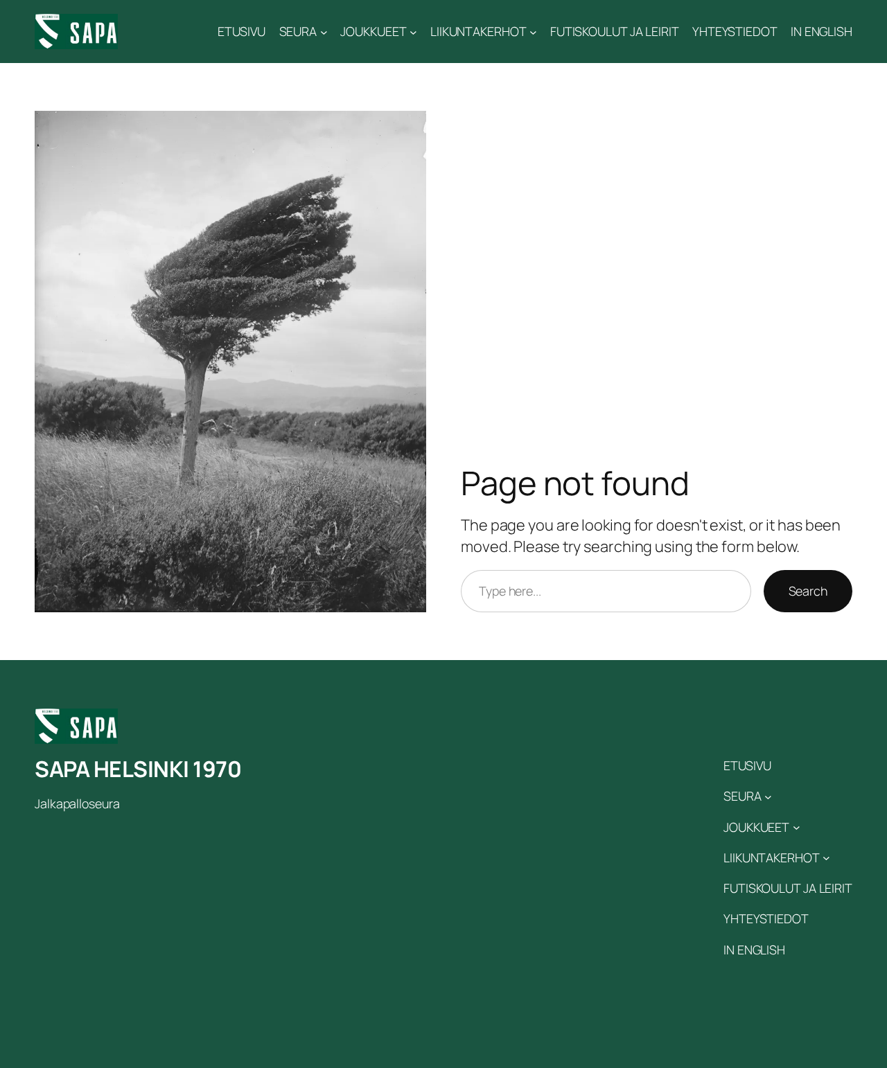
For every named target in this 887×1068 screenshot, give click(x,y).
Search (808, 590)
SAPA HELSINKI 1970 (138, 769)
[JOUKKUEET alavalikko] (413, 31)
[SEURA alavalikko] (324, 31)
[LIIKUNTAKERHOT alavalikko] (533, 31)
